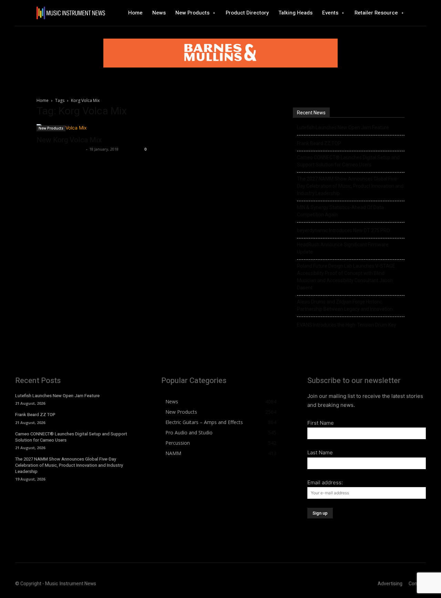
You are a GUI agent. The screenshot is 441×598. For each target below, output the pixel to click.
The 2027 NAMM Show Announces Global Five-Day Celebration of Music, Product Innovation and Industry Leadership (350, 186)
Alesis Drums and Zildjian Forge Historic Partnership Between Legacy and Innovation (345, 305)
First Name (320, 423)
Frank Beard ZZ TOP (319, 143)
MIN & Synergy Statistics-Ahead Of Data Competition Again (340, 211)
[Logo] (71, 13)
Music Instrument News (60, 149)
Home (43, 100)
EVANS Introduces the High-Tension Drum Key (346, 325)
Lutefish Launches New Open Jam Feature (343, 127)
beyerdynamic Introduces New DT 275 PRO (343, 230)
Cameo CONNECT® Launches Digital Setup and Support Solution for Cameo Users (348, 161)
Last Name (320, 452)
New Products (51, 128)
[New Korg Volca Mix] (92, 127)
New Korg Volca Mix (69, 140)
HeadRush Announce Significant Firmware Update (343, 248)
